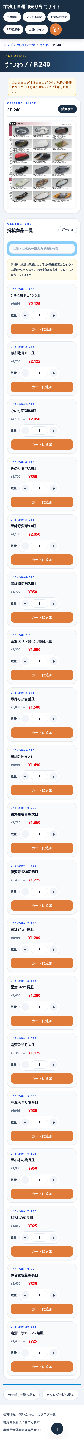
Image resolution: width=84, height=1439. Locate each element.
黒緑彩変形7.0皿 (23, 583)
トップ (7, 45)
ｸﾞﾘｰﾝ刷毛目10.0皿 (25, 295)
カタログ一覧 (26, 45)
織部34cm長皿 (22, 929)
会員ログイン (36, 29)
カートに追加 (42, 329)
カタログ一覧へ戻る (60, 1395)
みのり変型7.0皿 (23, 468)
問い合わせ (26, 1414)
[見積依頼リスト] (56, 29)
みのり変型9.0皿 (23, 410)
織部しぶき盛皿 (23, 698)
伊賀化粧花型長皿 (24, 1275)
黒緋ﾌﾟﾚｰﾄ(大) (21, 756)
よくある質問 (34, 17)
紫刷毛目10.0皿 (23, 353)
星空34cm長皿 (22, 987)
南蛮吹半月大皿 (23, 1044)
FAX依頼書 (13, 29)
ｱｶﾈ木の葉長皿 (22, 1217)
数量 (14, 315)
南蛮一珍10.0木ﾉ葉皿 (27, 1332)
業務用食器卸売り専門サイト (32, 6)
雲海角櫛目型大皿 (24, 814)
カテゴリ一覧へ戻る (21, 1395)
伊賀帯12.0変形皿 (24, 871)
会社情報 (12, 17)
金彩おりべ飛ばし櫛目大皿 (31, 641)
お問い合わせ (59, 17)
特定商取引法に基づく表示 (21, 1422)
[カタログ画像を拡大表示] (42, 165)
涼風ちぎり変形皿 (24, 1102)
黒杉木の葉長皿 (23, 1160)
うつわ (44, 45)
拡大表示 (67, 109)
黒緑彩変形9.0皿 (23, 526)
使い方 (69, 229)
